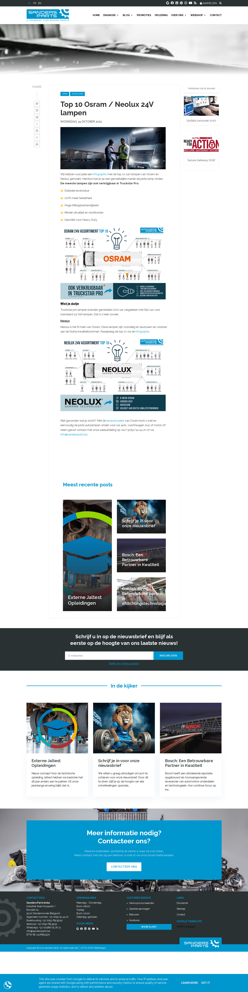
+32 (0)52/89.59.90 (52, 920)
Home (64, 94)
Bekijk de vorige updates (124, 663)
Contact (181, 914)
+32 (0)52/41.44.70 (58, 917)
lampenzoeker (115, 420)
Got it (205, 982)
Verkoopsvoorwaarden (141, 903)
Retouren (134, 914)
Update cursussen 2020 (201, 120)
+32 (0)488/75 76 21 (50, 927)
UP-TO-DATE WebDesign (93, 948)
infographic (100, 174)
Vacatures (134, 920)
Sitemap (181, 908)
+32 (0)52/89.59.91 (47, 924)
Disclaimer (182, 903)
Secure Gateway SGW (201, 160)
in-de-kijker (77, 94)
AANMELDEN (209, 3)
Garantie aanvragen (139, 908)
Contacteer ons (124, 866)
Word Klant (149, 927)
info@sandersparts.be (73, 434)
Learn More (189, 982)
